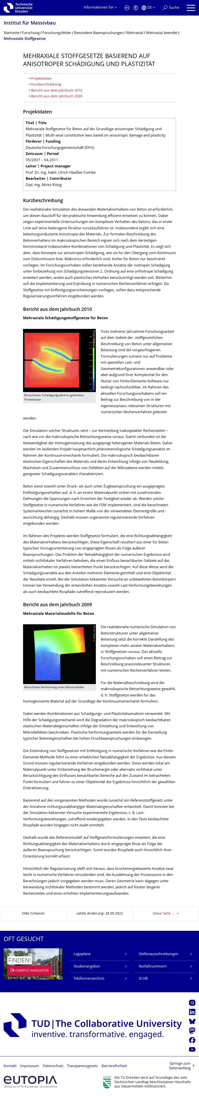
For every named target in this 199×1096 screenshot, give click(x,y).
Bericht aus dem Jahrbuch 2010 (56, 90)
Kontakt (10, 1066)
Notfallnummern (153, 966)
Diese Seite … (163, 913)
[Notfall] (127, 8)
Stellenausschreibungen (158, 954)
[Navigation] (190, 8)
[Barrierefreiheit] (135, 8)
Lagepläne (82, 954)
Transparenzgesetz (82, 1066)
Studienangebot (87, 966)
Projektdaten (41, 78)
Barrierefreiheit (114, 1066)
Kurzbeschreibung (46, 84)
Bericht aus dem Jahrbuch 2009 (56, 96)
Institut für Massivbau (30, 23)
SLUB (143, 979)
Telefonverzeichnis (89, 979)
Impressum (29, 1066)
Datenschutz (53, 1066)
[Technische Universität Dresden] (18, 7)
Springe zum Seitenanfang (180, 1066)
